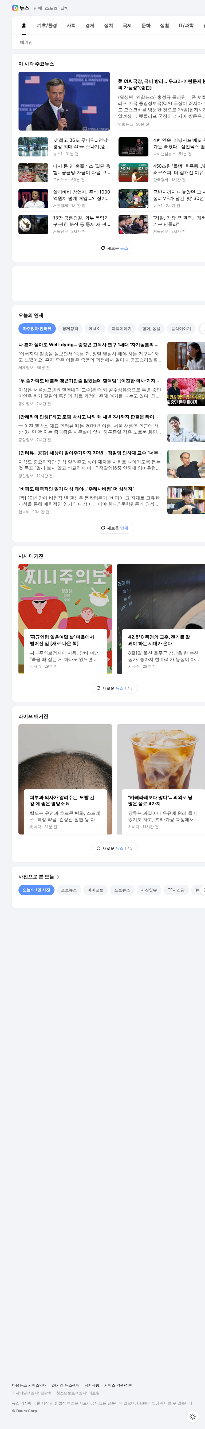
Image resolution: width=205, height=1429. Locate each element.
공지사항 (91, 1385)
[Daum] (16, 8)
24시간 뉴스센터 (66, 1385)
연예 (38, 8)
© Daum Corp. (25, 1410)
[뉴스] (24, 8)
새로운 (117, 248)
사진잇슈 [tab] (149, 889)
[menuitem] (23, 25)
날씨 (64, 8)
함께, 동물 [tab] (151, 328)
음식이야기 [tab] (181, 328)
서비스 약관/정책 (118, 1385)
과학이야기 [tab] (122, 328)
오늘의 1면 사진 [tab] (36, 889)
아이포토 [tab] (96, 889)
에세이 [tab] (95, 328)
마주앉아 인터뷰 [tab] (37, 328)
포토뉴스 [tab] (69, 889)
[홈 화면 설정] (193, 1417)
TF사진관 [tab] (176, 889)
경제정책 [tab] (70, 328)
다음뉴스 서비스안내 (29, 1385)
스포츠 (51, 8)
